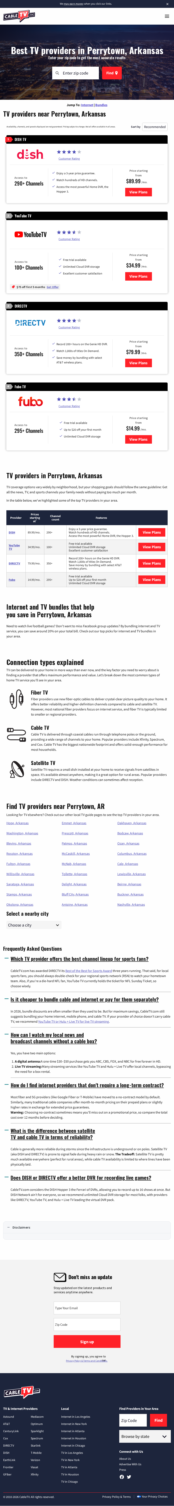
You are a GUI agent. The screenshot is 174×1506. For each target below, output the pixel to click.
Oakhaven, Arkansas (131, 823)
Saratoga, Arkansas (20, 884)
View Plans (140, 192)
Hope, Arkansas (17, 823)
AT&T (6, 1424)
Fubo (12, 580)
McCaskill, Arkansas (76, 853)
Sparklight (37, 1431)
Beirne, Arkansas (129, 884)
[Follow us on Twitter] (129, 1478)
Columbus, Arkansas (132, 853)
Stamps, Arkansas (19, 894)
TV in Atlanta (69, 1467)
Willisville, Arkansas (20, 874)
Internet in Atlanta (72, 1431)
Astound (8, 1417)
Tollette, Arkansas (74, 874)
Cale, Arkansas (127, 864)
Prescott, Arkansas (75, 833)
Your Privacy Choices (155, 1496)
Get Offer (53, 287)
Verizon (35, 1460)
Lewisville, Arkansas (131, 874)
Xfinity (35, 1474)
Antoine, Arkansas (75, 904)
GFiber (7, 1474)
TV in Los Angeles (72, 1453)
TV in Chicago (69, 1482)
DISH (12, 532)
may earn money (73, 4)
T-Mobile (36, 1453)
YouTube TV (14, 547)
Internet (87, 105)
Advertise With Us (130, 1464)
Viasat (34, 1467)
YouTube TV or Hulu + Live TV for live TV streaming (73, 1021)
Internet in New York (74, 1424)
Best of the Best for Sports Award (88, 971)
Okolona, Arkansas (19, 904)
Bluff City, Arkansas (75, 894)
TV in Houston (70, 1474)
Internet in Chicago (73, 1445)
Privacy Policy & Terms (116, 1496)
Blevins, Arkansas (18, 843)
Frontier (8, 1467)
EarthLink (9, 1460)
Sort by (135, 127)
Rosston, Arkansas (19, 853)
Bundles (101, 105)
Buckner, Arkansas (130, 894)
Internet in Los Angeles (75, 1417)
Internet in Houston (73, 1438)
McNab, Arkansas (74, 864)
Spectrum (37, 1438)
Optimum (37, 1424)
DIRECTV (14, 563)
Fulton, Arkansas (18, 864)
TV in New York (70, 1460)
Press (122, 1470)
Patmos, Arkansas (74, 843)
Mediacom (37, 1417)
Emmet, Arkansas (74, 823)
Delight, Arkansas (74, 884)
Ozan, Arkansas (128, 843)
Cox (5, 1438)
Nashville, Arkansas (131, 904)
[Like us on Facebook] (121, 1478)
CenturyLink (11, 1431)
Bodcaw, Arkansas (130, 833)
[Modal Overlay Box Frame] (87, 1316)
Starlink (36, 1445)
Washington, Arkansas (22, 833)
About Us (125, 1459)
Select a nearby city (27, 913)
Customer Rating (69, 158)
